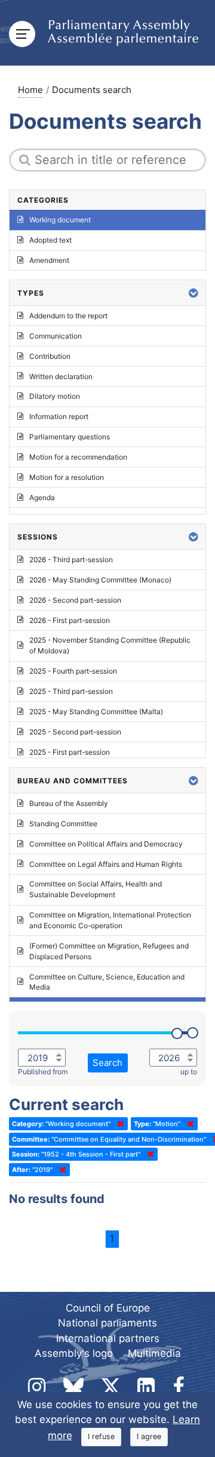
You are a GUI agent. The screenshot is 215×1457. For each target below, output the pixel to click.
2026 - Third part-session (71, 559)
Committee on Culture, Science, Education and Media (107, 982)
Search (107, 1062)
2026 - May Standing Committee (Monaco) (100, 579)
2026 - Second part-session (75, 600)
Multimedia (154, 1353)
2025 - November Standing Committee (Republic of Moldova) (110, 645)
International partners (107, 1338)
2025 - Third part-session (71, 691)
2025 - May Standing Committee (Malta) (96, 711)
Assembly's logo (74, 1353)
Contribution (49, 356)
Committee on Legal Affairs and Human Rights (105, 864)
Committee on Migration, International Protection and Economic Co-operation (110, 920)
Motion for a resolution (66, 477)
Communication (55, 335)
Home (30, 89)
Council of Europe (108, 1308)
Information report (58, 416)
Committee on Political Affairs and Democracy (106, 843)
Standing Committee (63, 823)
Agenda (42, 497)
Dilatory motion (54, 396)
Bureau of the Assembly (68, 803)
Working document (60, 219)
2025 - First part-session (69, 752)
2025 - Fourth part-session (73, 670)
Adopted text (50, 239)
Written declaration (61, 376)
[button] (193, 293)
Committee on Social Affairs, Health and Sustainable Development (95, 889)
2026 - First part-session (69, 620)
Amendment (49, 260)
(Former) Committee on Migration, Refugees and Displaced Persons (109, 951)
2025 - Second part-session (75, 731)
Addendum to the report (68, 315)
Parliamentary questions (69, 436)
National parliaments (107, 1323)
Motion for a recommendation (78, 456)
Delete (118, 1124)
